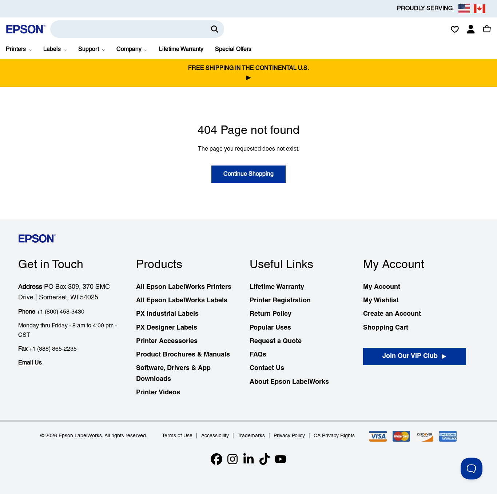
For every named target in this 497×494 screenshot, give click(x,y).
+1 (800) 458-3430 (60, 312)
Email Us (30, 363)
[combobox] (137, 29)
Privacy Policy (289, 436)
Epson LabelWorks (80, 436)
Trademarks (251, 436)
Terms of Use (177, 436)
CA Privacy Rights (334, 436)
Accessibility (215, 436)
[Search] (214, 29)
